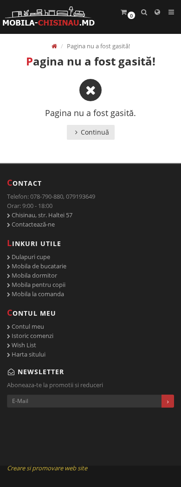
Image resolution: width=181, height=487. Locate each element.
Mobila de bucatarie (38, 266)
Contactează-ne (32, 224)
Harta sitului (27, 354)
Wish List (23, 345)
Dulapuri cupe (30, 257)
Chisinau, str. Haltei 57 (41, 215)
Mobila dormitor (33, 275)
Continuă (95, 132)
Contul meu (27, 326)
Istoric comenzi (31, 335)
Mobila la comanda (37, 294)
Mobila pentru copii (37, 284)
